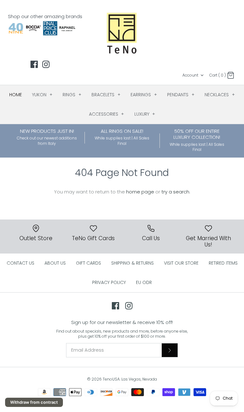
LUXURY (144, 114)
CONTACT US (20, 263)
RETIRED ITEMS (223, 263)
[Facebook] (34, 64)
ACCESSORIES (106, 114)
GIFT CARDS (88, 263)
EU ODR (144, 282)
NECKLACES (220, 94)
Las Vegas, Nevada (139, 379)
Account (190, 75)
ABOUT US (55, 263)
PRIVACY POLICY (109, 282)
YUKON (42, 94)
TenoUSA (111, 379)
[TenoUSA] (122, 32)
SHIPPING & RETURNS (132, 263)
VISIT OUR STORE (181, 263)
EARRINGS (144, 94)
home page (140, 191)
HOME (15, 94)
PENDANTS (180, 94)
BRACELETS (106, 94)
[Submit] (170, 350)
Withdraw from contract (34, 402)
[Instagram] (46, 64)
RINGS (72, 94)
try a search (175, 191)
